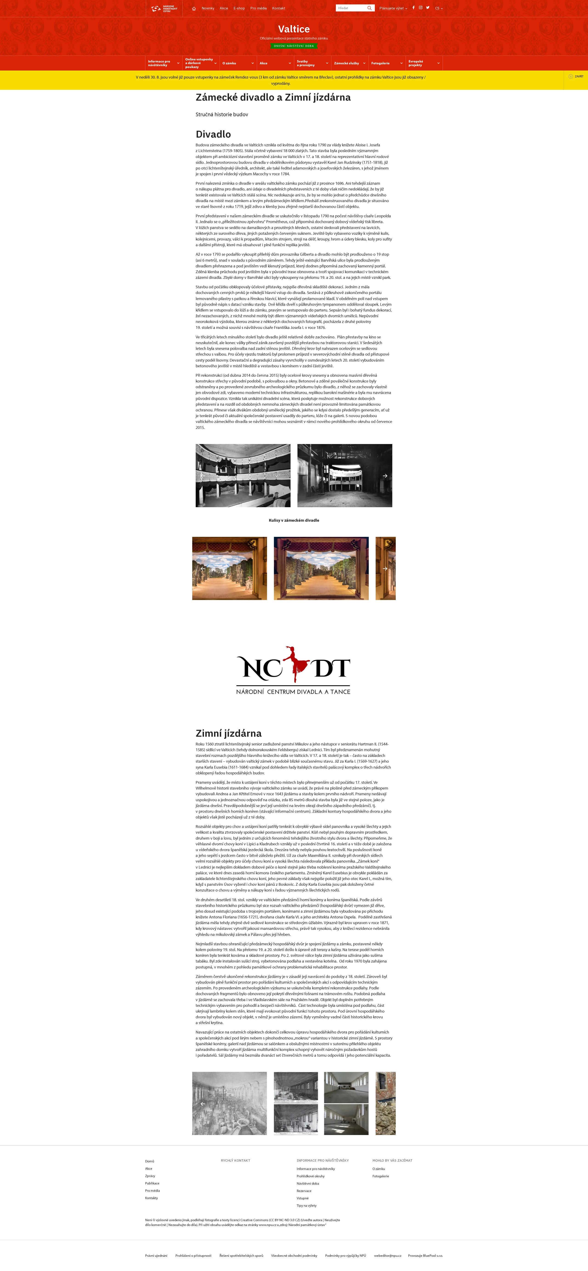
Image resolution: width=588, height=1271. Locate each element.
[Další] (385, 476)
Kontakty (151, 1198)
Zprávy (150, 1176)
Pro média (258, 8)
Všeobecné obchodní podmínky (294, 1255)
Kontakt (278, 8)
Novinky (208, 8)
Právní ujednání (156, 1255)
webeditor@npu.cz (387, 1255)
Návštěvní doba (308, 1183)
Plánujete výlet (392, 8)
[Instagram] (420, 8)
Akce (224, 8)
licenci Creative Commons (249, 1220)
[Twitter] (428, 8)
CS (437, 8)
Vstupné (303, 1198)
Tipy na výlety (307, 1205)
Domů (149, 1161)
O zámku (379, 1168)
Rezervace (304, 1191)
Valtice (294, 28)
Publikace (152, 1183)
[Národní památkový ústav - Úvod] (164, 8)
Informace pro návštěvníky (316, 1168)
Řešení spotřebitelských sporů (242, 1255)
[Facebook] (413, 8)
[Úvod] (194, 8)
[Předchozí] (203, 476)
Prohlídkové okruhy (311, 1176)
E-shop (239, 8)
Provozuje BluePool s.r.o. (425, 1255)
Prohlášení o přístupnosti (193, 1255)
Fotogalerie (381, 1176)
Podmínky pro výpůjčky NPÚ (346, 1255)
